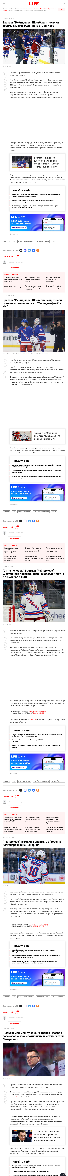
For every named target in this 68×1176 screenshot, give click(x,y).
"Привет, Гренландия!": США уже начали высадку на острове (13, 279)
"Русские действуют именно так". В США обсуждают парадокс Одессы (53, 811)
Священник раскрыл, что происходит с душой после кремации (54, 821)
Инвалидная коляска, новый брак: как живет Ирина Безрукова (12, 550)
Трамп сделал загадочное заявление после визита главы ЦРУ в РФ (54, 550)
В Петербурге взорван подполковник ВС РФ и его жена (55, 558)
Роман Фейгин (15, 234)
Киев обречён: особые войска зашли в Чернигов (54, 287)
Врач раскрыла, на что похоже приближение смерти (32, 279)
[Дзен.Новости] (21, 250)
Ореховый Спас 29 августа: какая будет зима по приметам (13, 821)
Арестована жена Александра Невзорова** (12, 287)
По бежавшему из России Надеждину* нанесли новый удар (54, 1055)
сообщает (17, 1140)
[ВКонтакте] (33, 250)
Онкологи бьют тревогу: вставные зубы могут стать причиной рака (33, 550)
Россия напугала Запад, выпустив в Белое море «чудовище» (33, 288)
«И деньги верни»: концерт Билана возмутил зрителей (34, 558)
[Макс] (25, 250)
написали (33, 711)
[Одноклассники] (38, 250)
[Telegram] (29, 250)
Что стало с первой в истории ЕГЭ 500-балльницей (53, 279)
